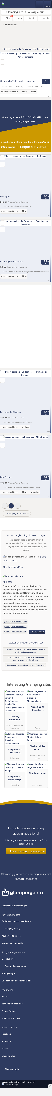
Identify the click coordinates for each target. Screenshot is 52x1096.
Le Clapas (5, 196)
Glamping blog (8, 1056)
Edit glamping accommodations (16, 981)
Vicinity (31, 18)
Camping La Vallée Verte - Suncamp (17, 81)
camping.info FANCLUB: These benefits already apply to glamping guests (25, 650)
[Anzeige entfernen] (50, 1086)
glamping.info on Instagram (15, 622)
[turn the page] (44, 65)
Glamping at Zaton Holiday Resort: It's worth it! (25, 665)
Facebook (6, 1034)
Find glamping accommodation (16, 921)
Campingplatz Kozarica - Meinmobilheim (14, 751)
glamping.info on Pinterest (15, 632)
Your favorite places (11, 936)
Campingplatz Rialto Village (15, 778)
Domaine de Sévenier (10, 412)
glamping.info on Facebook (15, 627)
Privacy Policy (8, 1011)
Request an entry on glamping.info (27, 851)
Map (19, 18)
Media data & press (11, 1018)
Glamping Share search (18, 513)
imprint (5, 996)
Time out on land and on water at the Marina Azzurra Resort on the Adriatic (25, 658)
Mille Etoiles (6, 477)
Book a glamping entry (15, 966)
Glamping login (11, 1069)
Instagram (6, 1041)
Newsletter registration (13, 943)
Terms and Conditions (12, 1004)
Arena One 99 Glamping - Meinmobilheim (37, 709)
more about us (37, 632)
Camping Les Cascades (11, 261)
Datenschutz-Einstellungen (14, 906)
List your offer (8, 959)
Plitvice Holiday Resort (37, 748)
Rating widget (8, 973)
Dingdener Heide (37, 773)
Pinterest (6, 1049)
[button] (5, 505)
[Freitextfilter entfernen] (39, 4)
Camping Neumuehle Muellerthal (15, 718)
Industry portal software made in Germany (17, 1083)
